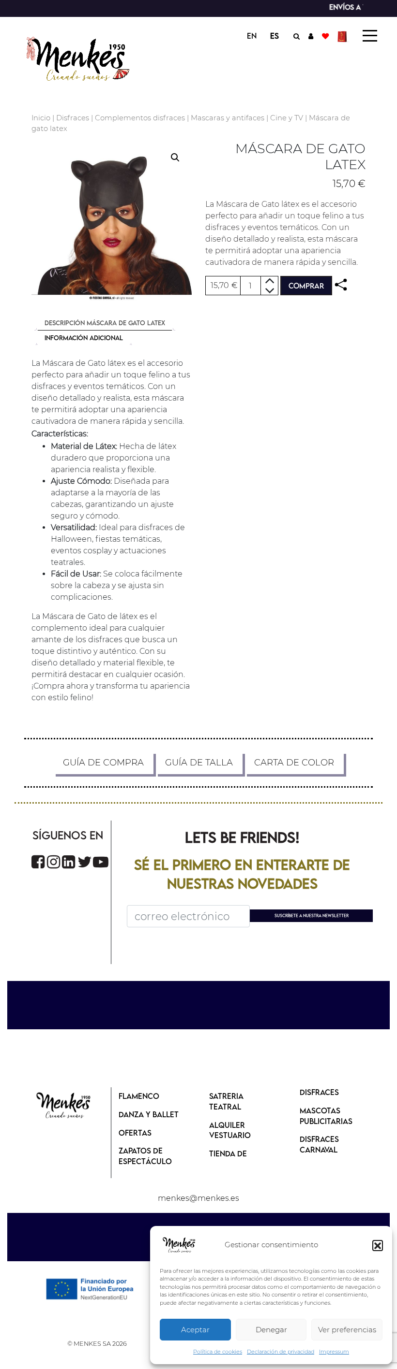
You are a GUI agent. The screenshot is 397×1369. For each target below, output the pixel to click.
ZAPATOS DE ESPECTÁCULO (145, 1156)
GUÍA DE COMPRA (103, 762)
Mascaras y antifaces (227, 118)
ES (274, 36)
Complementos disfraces (140, 118)
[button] (377, 1245)
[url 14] (325, 36)
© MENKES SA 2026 (97, 1343)
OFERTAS (135, 1133)
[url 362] (53, 861)
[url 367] (63, 1105)
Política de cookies (217, 1351)
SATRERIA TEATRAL (226, 1101)
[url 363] (68, 861)
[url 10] (86, 57)
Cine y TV (286, 118)
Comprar (306, 285)
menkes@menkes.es (198, 1198)
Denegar (271, 1329)
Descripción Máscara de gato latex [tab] (105, 323)
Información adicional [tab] (84, 338)
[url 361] (38, 861)
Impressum (334, 1351)
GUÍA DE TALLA (199, 762)
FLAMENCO (139, 1096)
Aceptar (195, 1329)
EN (252, 36)
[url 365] (100, 861)
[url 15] (343, 36)
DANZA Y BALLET (149, 1114)
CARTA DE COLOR (294, 762)
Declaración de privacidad (280, 1351)
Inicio (40, 118)
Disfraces (72, 118)
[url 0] (179, 1245)
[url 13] (310, 36)
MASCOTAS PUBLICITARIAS (326, 1116)
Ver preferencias (347, 1329)
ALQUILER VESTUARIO (230, 1130)
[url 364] (84, 861)
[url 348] (341, 285)
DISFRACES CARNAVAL (319, 1144)
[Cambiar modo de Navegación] (370, 35)
